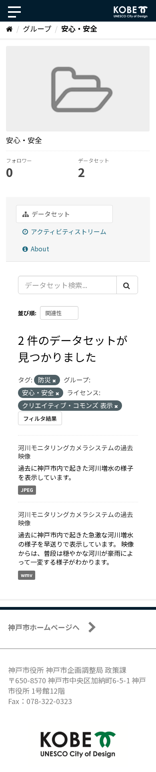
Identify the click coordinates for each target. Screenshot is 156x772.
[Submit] (127, 285)
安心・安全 (79, 28)
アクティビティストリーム (67, 231)
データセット (50, 214)
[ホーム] (9, 28)
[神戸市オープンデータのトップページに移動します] (131, 12)
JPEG (27, 489)
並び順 (26, 313)
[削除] (54, 380)
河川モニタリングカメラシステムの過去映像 (75, 452)
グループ (37, 28)
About (39, 248)
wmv (26, 574)
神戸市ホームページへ (44, 627)
